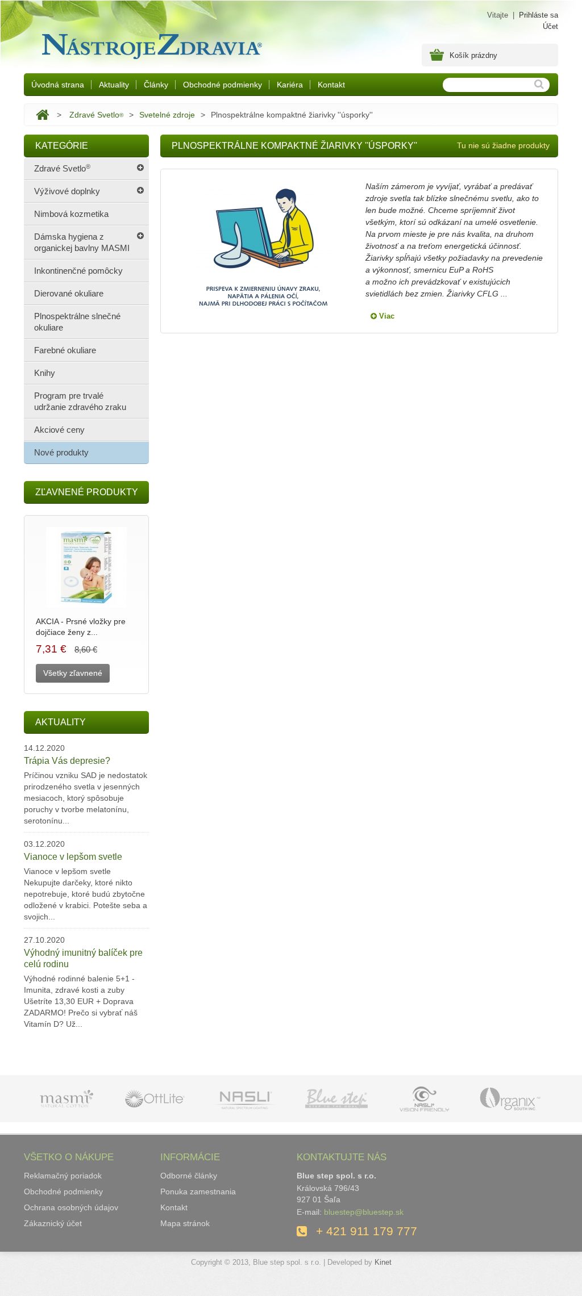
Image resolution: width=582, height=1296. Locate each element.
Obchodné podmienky (222, 84)
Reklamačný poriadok (63, 1175)
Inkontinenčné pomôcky (78, 270)
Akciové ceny (59, 429)
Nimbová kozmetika (71, 214)
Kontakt (331, 84)
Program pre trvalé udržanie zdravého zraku (80, 401)
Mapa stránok (185, 1223)
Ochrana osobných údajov (71, 1207)
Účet (550, 26)
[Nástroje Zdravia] (150, 44)
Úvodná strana (57, 84)
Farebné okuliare (65, 350)
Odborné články (188, 1175)
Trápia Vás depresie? (67, 761)
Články (156, 84)
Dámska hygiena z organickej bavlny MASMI (82, 242)
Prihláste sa (538, 15)
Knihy (44, 373)
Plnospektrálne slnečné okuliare (77, 321)
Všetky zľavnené (72, 673)
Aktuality (114, 84)
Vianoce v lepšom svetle (73, 857)
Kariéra (290, 84)
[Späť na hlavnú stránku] (42, 114)
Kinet (383, 1262)
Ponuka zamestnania (198, 1191)
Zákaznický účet (53, 1223)
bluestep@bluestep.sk (364, 1211)
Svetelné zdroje (167, 114)
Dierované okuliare (68, 293)
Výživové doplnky (67, 191)
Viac (385, 316)
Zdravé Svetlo (96, 114)
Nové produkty (61, 452)
